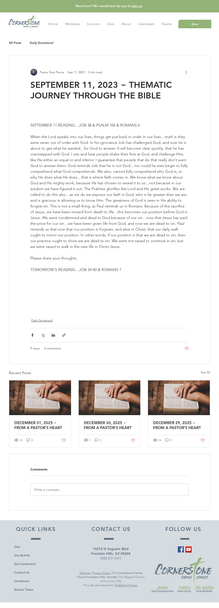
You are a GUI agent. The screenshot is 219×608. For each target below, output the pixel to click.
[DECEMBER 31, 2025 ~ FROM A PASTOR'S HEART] (40, 397)
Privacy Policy (101, 573)
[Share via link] (64, 335)
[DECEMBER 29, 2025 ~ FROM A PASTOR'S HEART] (179, 397)
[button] (166, 24)
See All (205, 372)
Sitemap (84, 573)
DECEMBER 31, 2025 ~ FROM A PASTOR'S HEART (38, 425)
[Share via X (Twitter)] (43, 335)
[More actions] (186, 72)
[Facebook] (181, 549)
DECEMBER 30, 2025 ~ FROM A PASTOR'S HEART (108, 425)
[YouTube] (188, 549)
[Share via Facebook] (32, 335)
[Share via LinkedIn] (53, 335)
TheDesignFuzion (126, 585)
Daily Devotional (41, 43)
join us (137, 6)
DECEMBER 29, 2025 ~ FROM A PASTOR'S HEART (177, 425)
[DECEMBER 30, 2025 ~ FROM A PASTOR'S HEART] (110, 397)
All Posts (15, 43)
